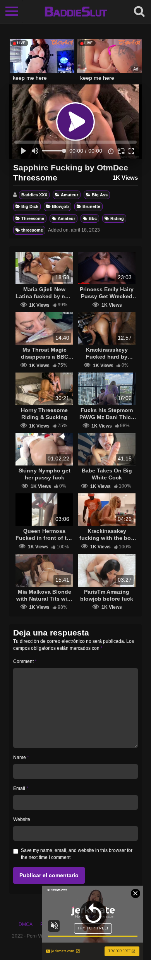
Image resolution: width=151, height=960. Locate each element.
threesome (32, 230)
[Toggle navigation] (11, 11)
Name (21, 757)
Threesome (32, 218)
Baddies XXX (34, 194)
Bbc (93, 218)
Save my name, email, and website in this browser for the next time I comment (76, 854)
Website (21, 819)
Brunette (91, 206)
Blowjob (60, 206)
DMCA (26, 924)
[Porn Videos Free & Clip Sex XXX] (75, 11)
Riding (117, 218)
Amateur (69, 194)
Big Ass (100, 194)
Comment (25, 661)
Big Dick (29, 206)
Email (20, 788)
